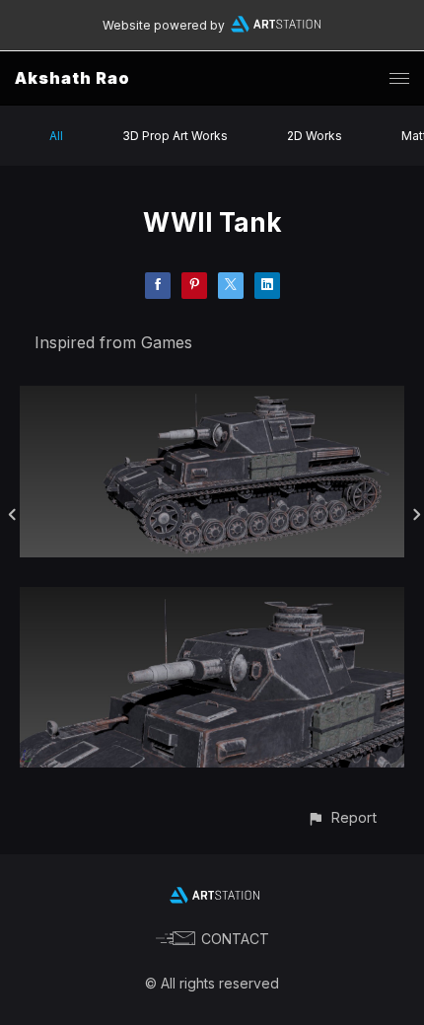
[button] (342, 817)
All (56, 135)
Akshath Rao (72, 78)
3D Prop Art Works (175, 135)
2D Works (314, 135)
